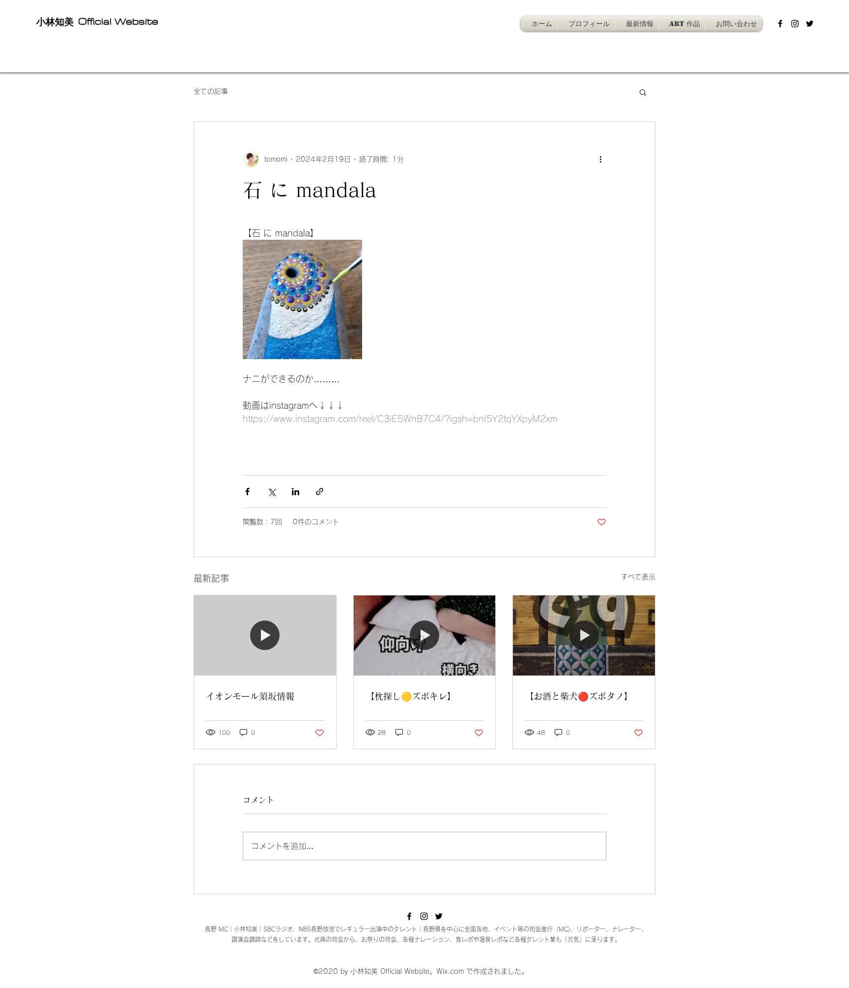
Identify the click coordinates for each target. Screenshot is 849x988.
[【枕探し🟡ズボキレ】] (425, 635)
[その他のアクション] (600, 159)
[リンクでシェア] (319, 491)
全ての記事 (211, 91)
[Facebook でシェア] (247, 491)
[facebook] (780, 23)
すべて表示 (638, 576)
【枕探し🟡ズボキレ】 (411, 696)
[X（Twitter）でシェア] (271, 491)
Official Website (116, 21)
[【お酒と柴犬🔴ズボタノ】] (584, 635)
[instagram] (795, 23)
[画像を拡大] (302, 299)
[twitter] (810, 23)
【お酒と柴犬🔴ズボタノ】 (579, 696)
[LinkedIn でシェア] (295, 491)
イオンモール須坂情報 (250, 696)
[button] (643, 92)
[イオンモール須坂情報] (265, 635)
